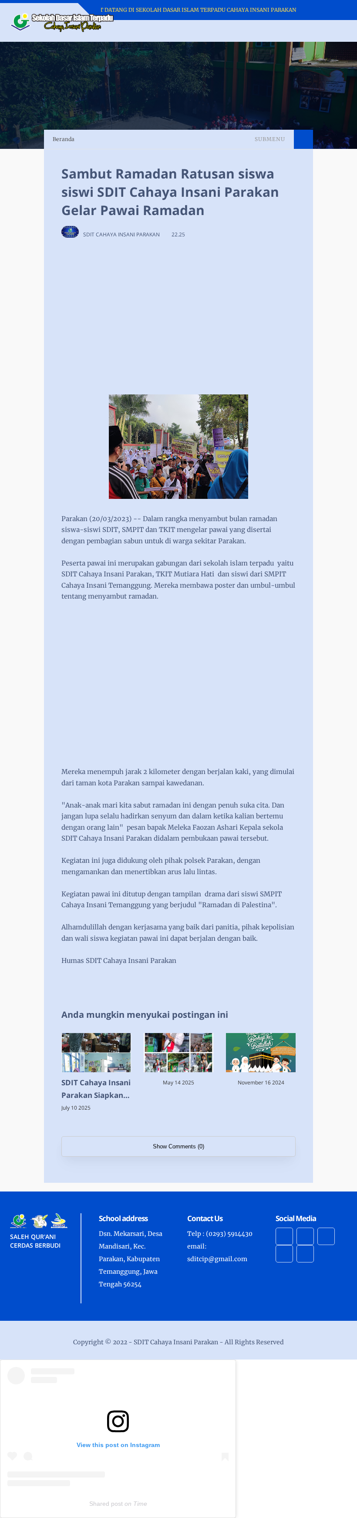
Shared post (106, 1503)
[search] (310, 31)
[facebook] (284, 1236)
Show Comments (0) (178, 1146)
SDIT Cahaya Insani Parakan (176, 1342)
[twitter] (305, 1253)
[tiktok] (284, 1253)
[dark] (325, 31)
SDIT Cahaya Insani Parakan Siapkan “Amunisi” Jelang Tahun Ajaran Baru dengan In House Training (96, 1089)
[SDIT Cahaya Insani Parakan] (62, 22)
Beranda (63, 139)
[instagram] (305, 1236)
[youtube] (326, 1236)
